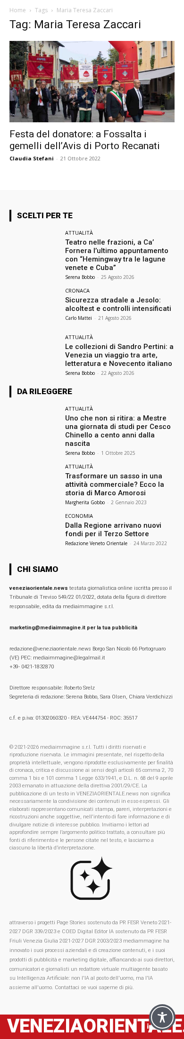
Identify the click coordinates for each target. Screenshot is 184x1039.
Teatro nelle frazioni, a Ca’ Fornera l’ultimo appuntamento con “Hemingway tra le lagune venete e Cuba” (116, 255)
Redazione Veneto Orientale (96, 543)
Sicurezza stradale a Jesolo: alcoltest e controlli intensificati (118, 304)
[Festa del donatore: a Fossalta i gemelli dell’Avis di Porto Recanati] (92, 81)
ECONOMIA (79, 515)
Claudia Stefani (31, 158)
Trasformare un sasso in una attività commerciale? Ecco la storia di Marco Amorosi (114, 484)
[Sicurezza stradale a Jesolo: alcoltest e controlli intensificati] (34, 306)
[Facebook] (133, 1026)
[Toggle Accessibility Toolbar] (162, 1017)
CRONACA (77, 290)
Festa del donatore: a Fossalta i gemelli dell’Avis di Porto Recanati (84, 139)
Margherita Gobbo (85, 502)
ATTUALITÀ (79, 232)
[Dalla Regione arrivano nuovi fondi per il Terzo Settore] (34, 531)
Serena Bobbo (80, 277)
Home (17, 10)
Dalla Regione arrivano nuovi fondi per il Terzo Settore (113, 529)
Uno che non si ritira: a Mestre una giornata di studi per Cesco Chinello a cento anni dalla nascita (118, 431)
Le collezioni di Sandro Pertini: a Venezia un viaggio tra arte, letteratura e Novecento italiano (119, 355)
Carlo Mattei (78, 318)
